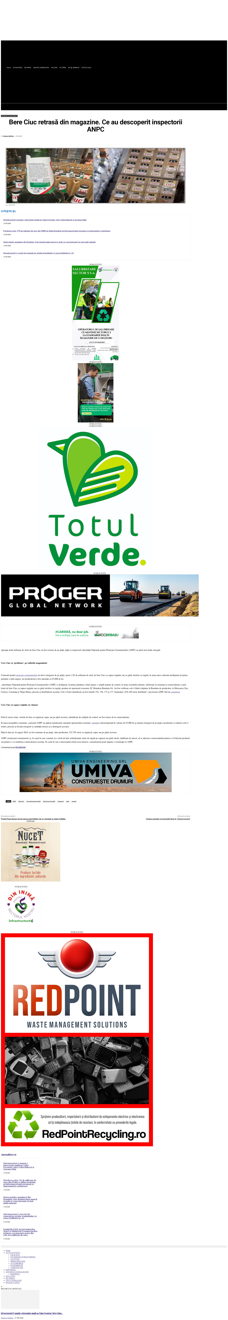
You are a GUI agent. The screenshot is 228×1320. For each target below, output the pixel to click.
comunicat (175, 691)
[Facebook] (95, 83)
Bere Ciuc (21, 801)
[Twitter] (99, 83)
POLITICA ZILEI (13, 1283)
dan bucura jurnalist (49, 801)
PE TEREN (10, 1278)
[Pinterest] (169, 141)
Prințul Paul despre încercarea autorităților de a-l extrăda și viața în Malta (33, 819)
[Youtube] (103, 83)
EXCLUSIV (10, 1276)
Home (8, 1251)
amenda (95, 722)
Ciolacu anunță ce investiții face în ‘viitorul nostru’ (168, 819)
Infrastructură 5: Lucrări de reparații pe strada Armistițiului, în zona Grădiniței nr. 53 (38, 253)
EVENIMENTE (16, 1265)
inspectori (60, 801)
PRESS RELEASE (17, 1261)
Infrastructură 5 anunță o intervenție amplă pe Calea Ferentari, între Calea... (32, 1313)
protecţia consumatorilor (26, 675)
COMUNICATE (16, 1268)
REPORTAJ (15, 1274)
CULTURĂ (15, 1259)
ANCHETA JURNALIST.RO (17, 1272)
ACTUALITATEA (13, 1253)
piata (67, 801)
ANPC (14, 801)
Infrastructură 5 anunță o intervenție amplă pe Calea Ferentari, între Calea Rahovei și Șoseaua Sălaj (44, 220)
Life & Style (15, 1255)
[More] (186, 141)
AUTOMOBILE (16, 1263)
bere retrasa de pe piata (33, 801)
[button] (103, 89)
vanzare (73, 801)
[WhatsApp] (177, 141)
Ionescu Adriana (8, 136)
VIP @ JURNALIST (14, 1280)
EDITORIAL (11, 1270)
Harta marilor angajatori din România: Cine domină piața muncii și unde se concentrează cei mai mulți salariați (49, 242)
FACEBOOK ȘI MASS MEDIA (9, 116)
